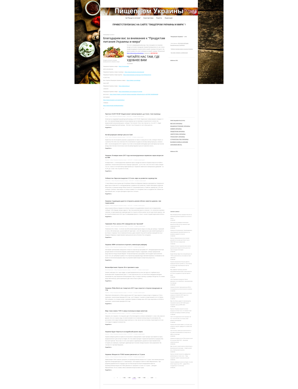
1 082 (124, 377)
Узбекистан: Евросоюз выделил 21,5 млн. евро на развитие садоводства (131, 178)
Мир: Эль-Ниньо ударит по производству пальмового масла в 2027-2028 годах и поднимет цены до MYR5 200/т (180, 302)
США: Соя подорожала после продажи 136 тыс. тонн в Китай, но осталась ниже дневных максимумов (180, 318)
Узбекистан (107, 180)
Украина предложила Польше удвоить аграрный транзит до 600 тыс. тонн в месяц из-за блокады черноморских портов (181, 263)
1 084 (134, 377)
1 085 (139, 377)
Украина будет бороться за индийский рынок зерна (124, 332)
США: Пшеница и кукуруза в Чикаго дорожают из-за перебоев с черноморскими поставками (181, 281)
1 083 (129, 377)
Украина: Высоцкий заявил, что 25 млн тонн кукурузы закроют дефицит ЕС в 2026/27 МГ (181, 325)
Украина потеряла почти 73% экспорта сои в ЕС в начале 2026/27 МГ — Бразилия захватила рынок (181, 340)
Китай (106, 137)
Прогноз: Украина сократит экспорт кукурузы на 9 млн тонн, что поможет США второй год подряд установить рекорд (180, 310)
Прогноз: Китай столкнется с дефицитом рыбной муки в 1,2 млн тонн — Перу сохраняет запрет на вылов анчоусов (180, 356)
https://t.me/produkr (124, 66)
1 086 (144, 377)
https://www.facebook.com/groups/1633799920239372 (137, 74)
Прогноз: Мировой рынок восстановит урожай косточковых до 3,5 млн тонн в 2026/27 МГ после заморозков (180, 240)
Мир (106, 313)
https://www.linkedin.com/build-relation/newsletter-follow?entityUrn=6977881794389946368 (134, 94)
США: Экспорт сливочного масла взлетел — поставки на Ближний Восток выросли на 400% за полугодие (181, 332)
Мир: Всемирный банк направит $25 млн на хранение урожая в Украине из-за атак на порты (181, 216)
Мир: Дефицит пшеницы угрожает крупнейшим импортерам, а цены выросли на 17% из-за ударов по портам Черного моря (181, 272)
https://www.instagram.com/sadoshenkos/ (114, 100)
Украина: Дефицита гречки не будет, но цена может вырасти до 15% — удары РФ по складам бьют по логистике (181, 363)
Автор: (117, 116)
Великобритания (109, 270)
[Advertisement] (28, 3)
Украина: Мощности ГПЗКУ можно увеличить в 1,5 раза (125, 354)
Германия (107, 226)
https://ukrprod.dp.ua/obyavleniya (135, 53)
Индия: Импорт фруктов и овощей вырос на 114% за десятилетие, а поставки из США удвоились (181, 255)
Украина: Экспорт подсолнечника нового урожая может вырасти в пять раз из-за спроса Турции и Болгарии (180, 247)
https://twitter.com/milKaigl (133, 80)
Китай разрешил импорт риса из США (119, 135)
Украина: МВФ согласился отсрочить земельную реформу (126, 244)
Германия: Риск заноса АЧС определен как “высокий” (124, 224)
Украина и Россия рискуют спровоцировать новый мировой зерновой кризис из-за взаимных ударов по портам (181, 232)
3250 (152, 377)
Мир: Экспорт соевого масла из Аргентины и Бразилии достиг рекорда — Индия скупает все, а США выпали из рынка (181, 348)
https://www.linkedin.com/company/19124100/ (130, 91)
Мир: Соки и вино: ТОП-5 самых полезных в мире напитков (126, 311)
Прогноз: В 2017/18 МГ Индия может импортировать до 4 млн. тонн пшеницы (132, 114)
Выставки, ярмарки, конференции (179, 52)
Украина (107, 160)
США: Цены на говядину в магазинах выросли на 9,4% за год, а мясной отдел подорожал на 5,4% (180, 224)
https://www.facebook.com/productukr (134, 72)
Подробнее (108, 127)
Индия (106, 116)
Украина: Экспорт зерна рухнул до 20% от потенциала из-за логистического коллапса (181, 288)
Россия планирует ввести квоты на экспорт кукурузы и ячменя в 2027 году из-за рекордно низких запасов (181, 295)
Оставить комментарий (138, 116)
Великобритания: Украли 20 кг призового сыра (122, 267)
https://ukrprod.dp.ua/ (124, 86)
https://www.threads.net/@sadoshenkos (113, 105)
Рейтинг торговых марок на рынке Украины (182, 49)
